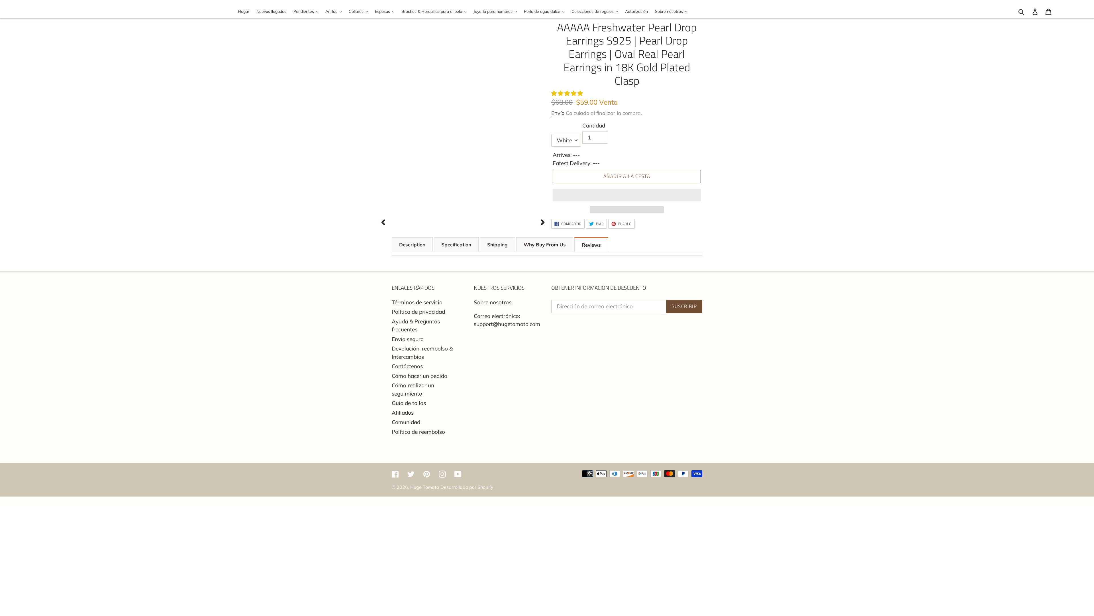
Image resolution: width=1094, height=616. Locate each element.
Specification (456, 245)
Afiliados (403, 412)
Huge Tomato (424, 487)
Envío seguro (408, 339)
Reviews (591, 245)
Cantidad (593, 125)
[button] (567, 93)
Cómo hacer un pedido (419, 375)
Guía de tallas (409, 403)
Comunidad (406, 422)
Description (412, 245)
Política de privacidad (418, 311)
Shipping (497, 245)
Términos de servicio (417, 302)
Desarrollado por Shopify (466, 487)
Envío (557, 113)
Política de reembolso (418, 431)
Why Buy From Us (545, 245)
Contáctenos (407, 366)
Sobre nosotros (492, 302)
